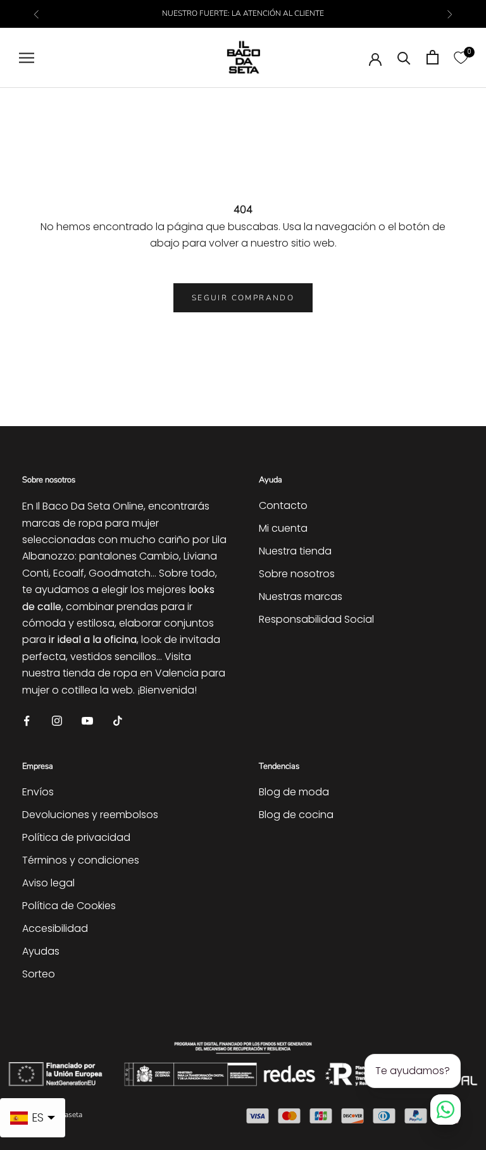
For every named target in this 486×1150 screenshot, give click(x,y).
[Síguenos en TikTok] (117, 720)
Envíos (38, 792)
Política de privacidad (76, 837)
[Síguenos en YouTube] (87, 720)
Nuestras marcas (300, 596)
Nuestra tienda (295, 551)
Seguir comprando (243, 298)
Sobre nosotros (297, 573)
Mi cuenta (283, 528)
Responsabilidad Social (316, 619)
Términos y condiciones (80, 860)
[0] (460, 57)
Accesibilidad (55, 928)
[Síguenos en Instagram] (57, 720)
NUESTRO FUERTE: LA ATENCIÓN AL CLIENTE (243, 13)
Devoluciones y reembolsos (90, 814)
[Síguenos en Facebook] (26, 720)
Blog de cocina (296, 814)
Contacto (283, 505)
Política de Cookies (69, 905)
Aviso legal (48, 883)
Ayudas (40, 951)
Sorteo (38, 974)
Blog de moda (294, 792)
